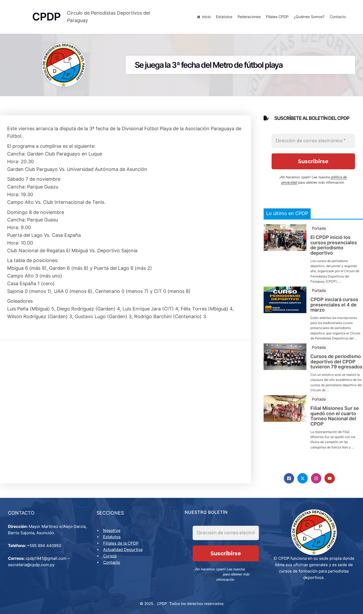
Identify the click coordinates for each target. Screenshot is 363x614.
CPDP (162, 603)
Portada (319, 228)
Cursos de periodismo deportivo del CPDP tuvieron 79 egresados (336, 361)
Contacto (338, 16)
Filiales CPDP (277, 16)
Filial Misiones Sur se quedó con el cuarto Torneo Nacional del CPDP (334, 416)
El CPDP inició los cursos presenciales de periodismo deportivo (333, 245)
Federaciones (249, 16)
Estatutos (224, 16)
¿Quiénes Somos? (309, 16)
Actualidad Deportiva (122, 549)
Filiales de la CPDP (121, 543)
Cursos (110, 555)
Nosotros (111, 530)
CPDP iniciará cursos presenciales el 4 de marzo (334, 305)
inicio (206, 16)
